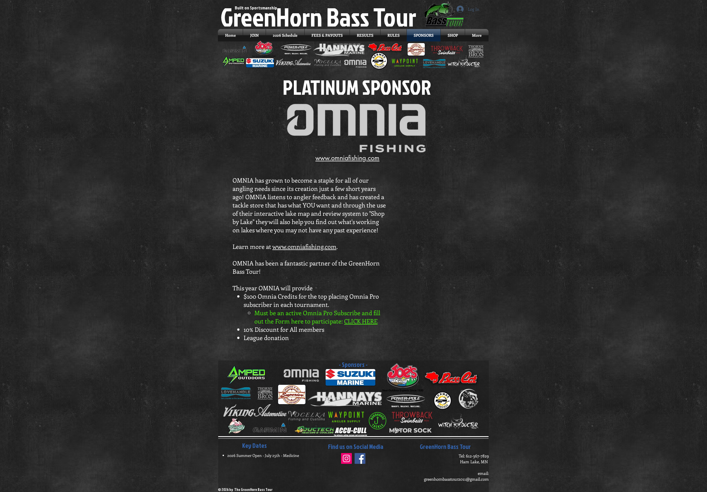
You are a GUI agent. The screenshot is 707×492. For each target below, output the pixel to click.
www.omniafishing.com (304, 246)
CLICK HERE (361, 321)
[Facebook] (360, 458)
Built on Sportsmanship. (256, 8)
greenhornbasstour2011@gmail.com (456, 479)
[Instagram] (346, 458)
